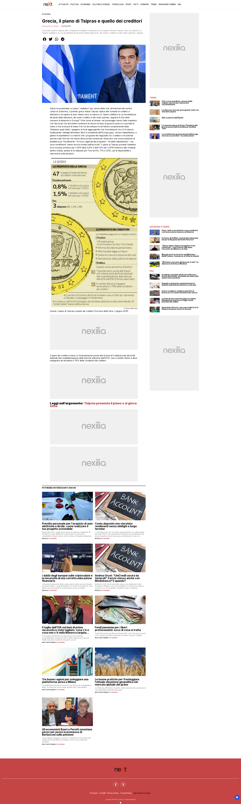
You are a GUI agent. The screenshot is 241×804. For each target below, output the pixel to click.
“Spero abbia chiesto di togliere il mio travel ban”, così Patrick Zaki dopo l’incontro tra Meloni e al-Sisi (178, 247)
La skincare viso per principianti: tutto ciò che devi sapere (180, 110)
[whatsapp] (56, 41)
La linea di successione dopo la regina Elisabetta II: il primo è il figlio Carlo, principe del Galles (179, 300)
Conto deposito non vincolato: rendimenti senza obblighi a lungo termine (116, 526)
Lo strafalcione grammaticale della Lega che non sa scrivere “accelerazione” (180, 135)
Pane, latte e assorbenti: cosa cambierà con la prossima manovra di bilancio (180, 231)
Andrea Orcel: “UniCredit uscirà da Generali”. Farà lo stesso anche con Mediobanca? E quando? (117, 578)
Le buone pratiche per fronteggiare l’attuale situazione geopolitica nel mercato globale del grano (117, 682)
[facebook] (44, 41)
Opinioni (144, 4)
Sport (129, 4)
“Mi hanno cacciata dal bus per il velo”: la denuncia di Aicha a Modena (180, 263)
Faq (179, 4)
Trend (154, 4)
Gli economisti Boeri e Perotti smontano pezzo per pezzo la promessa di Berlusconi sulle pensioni (67, 732)
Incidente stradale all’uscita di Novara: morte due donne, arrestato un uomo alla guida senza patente (180, 276)
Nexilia (45, 538)
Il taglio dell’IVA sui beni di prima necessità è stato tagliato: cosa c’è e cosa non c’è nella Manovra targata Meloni (65, 630)
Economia (85, 4)
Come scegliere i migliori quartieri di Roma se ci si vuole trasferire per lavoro (179, 291)
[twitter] (50, 41)
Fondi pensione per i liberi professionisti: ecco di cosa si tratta (118, 628)
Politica (74, 4)
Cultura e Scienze (101, 4)
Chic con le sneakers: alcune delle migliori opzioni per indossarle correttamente (177, 103)
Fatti (136, 4)
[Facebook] (114, 783)
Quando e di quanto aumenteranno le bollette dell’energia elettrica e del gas (179, 284)
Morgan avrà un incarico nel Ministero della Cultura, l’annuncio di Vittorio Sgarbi (180, 255)
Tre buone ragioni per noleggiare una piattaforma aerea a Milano (65, 680)
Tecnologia (118, 4)
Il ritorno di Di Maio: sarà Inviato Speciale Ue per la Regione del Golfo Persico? (180, 238)
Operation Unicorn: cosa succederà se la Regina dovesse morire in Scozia (180, 308)
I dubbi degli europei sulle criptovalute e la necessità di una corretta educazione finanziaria (67, 578)
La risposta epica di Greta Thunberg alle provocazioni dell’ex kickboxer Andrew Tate (180, 127)
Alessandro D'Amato (50, 26)
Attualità (63, 4)
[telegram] (62, 41)
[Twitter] (122, 783)
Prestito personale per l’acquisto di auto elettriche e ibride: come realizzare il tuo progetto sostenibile (67, 526)
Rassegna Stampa (167, 4)
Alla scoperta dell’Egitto (172, 118)
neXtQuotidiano (49, 642)
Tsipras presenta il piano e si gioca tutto (93, 404)
